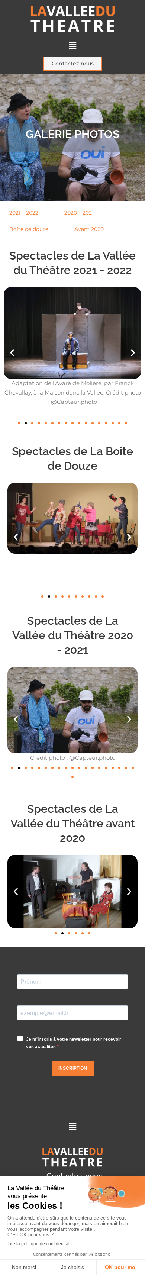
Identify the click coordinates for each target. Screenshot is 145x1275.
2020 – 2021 (79, 212)
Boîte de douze (28, 229)
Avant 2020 (89, 229)
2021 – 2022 (23, 212)
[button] (72, 46)
